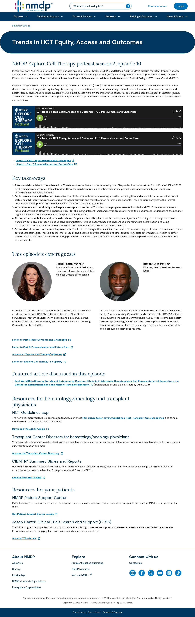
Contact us (135, 562)
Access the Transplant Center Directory (37, 453)
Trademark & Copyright (112, 612)
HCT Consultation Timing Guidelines (103, 417)
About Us (17, 562)
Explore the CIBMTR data (28, 477)
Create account (157, 6)
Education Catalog (21, 25)
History (16, 569)
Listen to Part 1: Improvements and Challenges (45, 160)
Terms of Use (93, 612)
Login (181, 6)
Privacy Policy (79, 612)
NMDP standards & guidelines (29, 581)
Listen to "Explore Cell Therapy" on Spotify (39, 361)
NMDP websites (80, 569)
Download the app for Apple (30, 428)
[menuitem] (157, 6)
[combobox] (100, 6)
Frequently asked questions (87, 562)
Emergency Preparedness (26, 587)
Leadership (18, 575)
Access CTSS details (26, 538)
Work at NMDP (83, 575)
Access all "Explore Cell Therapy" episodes (39, 354)
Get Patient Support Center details (35, 514)
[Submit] (128, 6)
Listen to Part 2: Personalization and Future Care (46, 164)
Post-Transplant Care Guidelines (145, 417)
